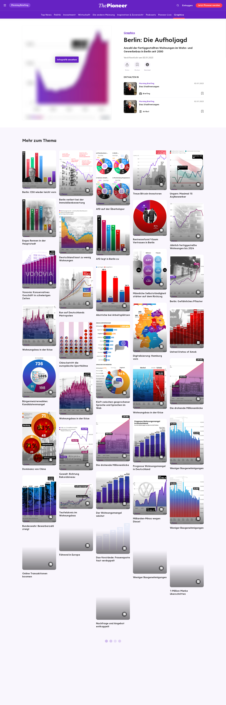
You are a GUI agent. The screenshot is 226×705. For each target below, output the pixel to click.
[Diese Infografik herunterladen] (147, 64)
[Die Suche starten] (177, 5)
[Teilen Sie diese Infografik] (127, 64)
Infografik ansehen (67, 59)
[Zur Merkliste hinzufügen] (137, 64)
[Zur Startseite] (113, 5)
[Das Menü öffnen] (5, 5)
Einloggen (187, 5)
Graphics (129, 33)
